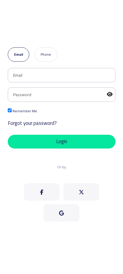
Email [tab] (18, 54)
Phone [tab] (46, 54)
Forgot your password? (32, 123)
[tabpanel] (62, 108)
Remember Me (24, 111)
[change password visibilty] (110, 95)
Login (61, 141)
